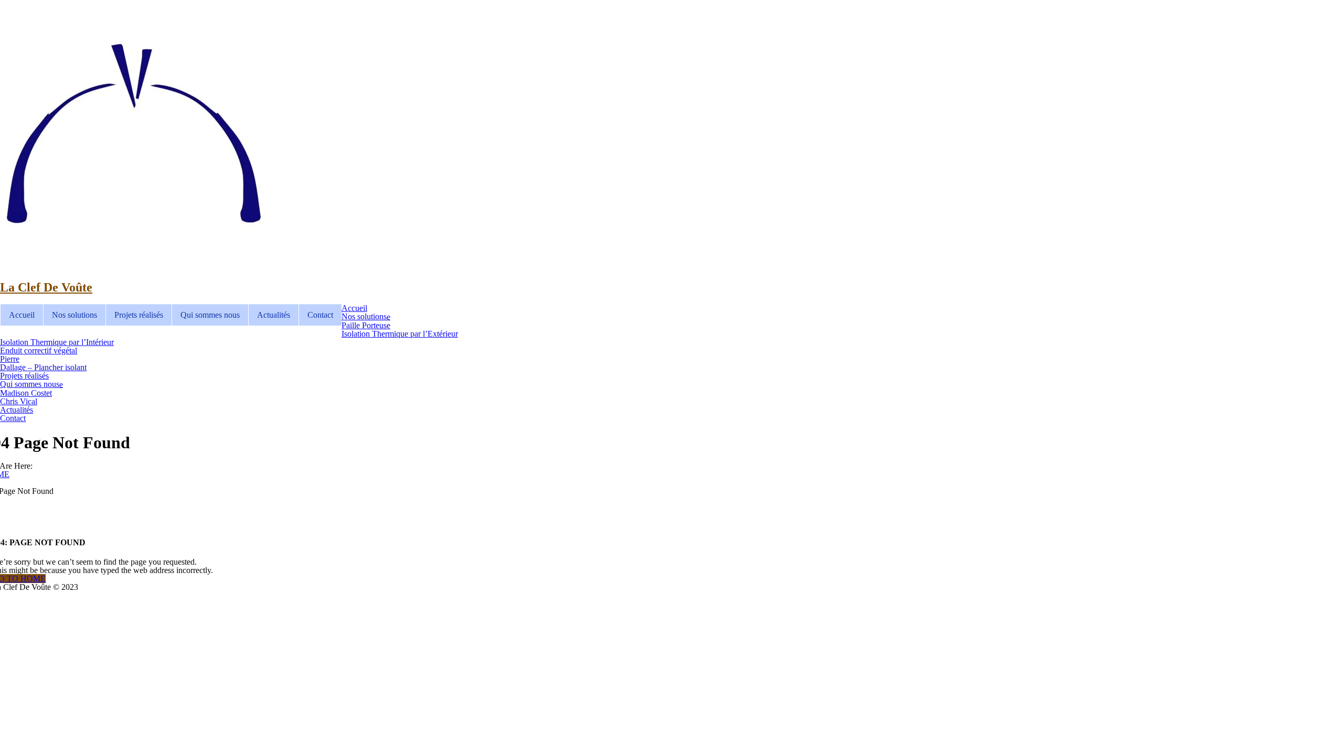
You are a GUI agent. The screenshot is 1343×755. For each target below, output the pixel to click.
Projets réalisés (138, 314)
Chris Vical (18, 401)
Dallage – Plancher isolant (43, 367)
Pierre (9, 358)
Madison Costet (26, 393)
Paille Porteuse (366, 325)
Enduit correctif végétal (38, 350)
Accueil (22, 314)
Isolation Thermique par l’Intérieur (57, 342)
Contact (320, 314)
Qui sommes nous (210, 314)
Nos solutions (74, 314)
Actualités (273, 314)
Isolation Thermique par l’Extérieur (400, 333)
